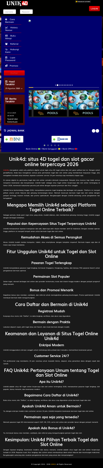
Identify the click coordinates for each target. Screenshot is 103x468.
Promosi (13, 65)
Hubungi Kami (12, 50)
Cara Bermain (10, 20)
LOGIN (94, 8)
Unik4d (6, 170)
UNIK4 (53, 464)
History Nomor (11, 29)
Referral (13, 43)
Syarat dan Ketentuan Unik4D (12, 121)
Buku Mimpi (10, 37)
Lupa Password (10, 59)
